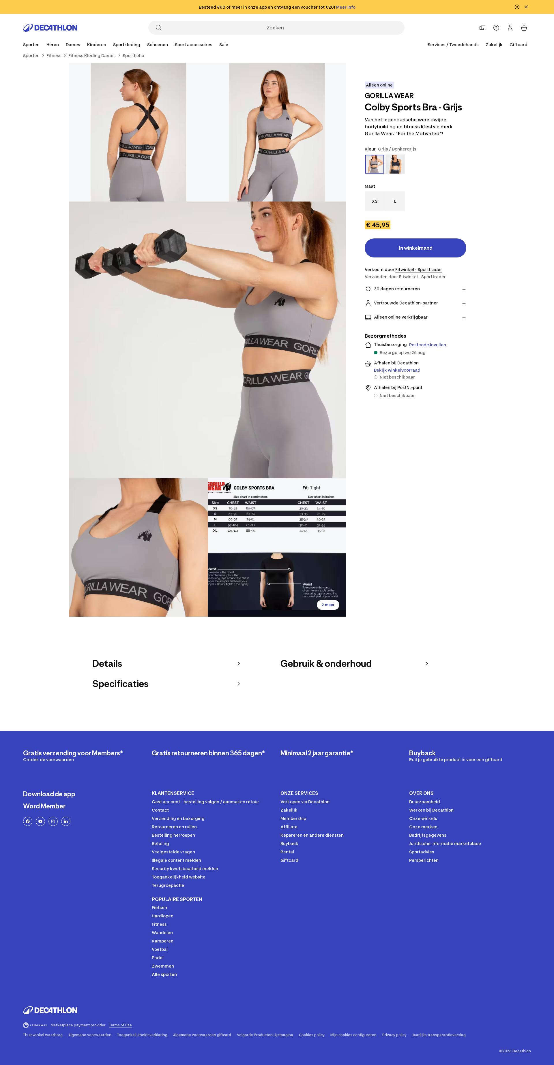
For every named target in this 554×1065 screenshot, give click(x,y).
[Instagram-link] (53, 821)
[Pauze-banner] (517, 7)
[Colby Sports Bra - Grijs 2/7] (138, 132)
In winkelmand (416, 248)
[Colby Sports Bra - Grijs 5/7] (277, 547)
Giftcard (518, 44)
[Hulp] (496, 28)
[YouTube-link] (40, 821)
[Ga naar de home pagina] (50, 28)
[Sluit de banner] (526, 7)
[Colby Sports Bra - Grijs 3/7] (207, 340)
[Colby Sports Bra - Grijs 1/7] (277, 132)
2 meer (328, 605)
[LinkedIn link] (65, 821)
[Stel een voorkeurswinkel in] (482, 28)
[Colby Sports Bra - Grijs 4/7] (138, 547)
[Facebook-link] (27, 821)
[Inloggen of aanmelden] (510, 28)
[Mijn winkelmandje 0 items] (524, 28)
